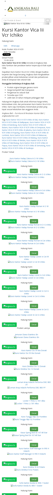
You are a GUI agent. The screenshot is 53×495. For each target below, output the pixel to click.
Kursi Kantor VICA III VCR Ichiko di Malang (19, 138)
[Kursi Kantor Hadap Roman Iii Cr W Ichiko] (26, 211)
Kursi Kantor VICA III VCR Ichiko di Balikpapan (25, 120)
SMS (5, 46)
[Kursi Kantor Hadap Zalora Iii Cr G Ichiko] (26, 177)
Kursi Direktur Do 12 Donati (34, 366)
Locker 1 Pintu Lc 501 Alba (34, 401)
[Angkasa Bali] (23, 8)
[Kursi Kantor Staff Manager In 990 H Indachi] (26, 453)
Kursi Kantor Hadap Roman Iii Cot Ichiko (34, 240)
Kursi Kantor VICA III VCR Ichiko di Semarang (26, 145)
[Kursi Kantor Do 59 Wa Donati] (26, 353)
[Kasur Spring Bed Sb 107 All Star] (26, 435)
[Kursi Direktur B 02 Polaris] (26, 469)
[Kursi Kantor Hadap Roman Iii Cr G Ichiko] (26, 227)
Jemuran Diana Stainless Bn (26, 334)
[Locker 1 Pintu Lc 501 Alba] (26, 403)
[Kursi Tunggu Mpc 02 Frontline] (26, 419)
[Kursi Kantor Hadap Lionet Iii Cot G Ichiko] (26, 314)
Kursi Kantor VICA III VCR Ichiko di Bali (22, 119)
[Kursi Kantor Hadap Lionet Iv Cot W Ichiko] (26, 262)
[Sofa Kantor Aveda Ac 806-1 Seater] (26, 485)
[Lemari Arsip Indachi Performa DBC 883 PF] (26, 387)
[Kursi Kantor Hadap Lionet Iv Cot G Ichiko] (26, 296)
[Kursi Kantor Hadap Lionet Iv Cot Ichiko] (26, 277)
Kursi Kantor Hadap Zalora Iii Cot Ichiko (34, 190)
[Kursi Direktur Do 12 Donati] (26, 369)
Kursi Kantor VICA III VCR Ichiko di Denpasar (27, 127)
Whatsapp (15, 46)
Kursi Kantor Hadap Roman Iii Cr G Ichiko (34, 224)
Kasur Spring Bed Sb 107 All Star (34, 432)
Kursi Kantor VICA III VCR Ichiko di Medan (25, 139)
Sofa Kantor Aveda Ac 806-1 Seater (34, 483)
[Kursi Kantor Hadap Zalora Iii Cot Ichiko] (26, 193)
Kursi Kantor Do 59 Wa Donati (34, 350)
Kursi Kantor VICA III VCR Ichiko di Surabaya (26, 146)
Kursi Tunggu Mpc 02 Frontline (34, 416)
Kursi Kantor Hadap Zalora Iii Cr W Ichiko (26, 158)
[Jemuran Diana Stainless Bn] (26, 337)
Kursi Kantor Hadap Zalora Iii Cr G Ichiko (34, 174)
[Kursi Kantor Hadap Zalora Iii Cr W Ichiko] (27, 161)
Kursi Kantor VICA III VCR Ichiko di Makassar (28, 135)
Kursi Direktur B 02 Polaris (34, 467)
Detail (34, 171)
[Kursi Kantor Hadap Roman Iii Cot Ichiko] (26, 243)
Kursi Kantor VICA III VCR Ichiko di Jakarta (26, 128)
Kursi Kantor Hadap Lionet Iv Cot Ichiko (34, 275)
